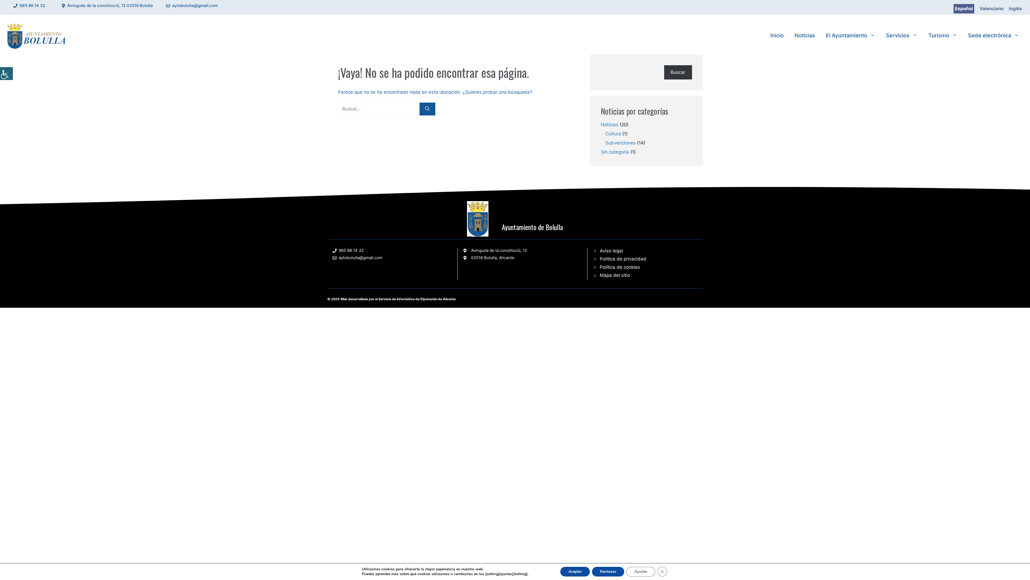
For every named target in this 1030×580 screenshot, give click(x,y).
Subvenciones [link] (620, 143)
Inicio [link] (777, 35)
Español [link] (964, 8)
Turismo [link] (938, 35)
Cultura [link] (613, 133)
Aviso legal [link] (611, 250)
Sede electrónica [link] (989, 35)
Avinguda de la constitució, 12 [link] (499, 250)
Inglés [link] (1015, 8)
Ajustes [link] (640, 571)
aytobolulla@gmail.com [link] (195, 5)
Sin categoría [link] (615, 152)
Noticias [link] (804, 35)
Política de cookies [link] (620, 267)
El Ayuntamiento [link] (846, 35)
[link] (6, 73)
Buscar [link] (678, 72)
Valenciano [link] (991, 8)
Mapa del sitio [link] (615, 275)
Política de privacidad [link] (623, 259)
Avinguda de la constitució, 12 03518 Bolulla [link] (110, 5)
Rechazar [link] (608, 571)
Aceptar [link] (575, 571)
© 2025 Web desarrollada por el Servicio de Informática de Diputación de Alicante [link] (391, 299)
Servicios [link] (898, 35)
